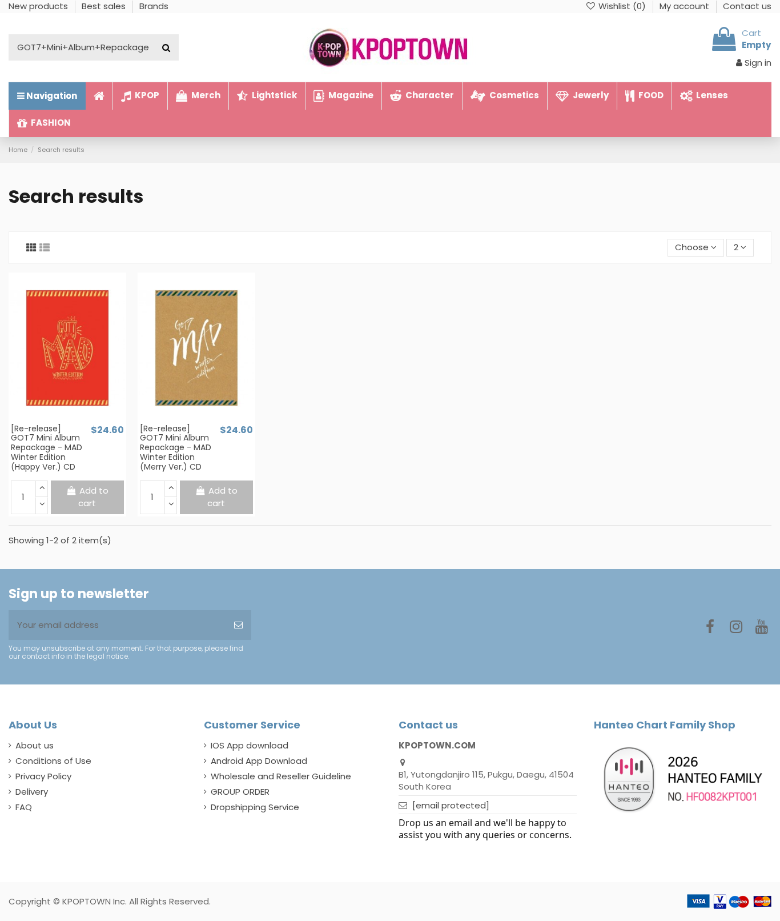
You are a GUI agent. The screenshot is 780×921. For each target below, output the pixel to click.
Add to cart (93, 497)
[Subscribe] (238, 625)
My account (685, 6)
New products (39, 6)
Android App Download (259, 761)
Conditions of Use (53, 761)
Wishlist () (622, 6)
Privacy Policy (43, 776)
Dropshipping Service (255, 807)
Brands (153, 6)
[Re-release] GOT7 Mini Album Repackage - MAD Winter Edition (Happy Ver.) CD (46, 447)
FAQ (23, 807)
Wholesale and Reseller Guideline (281, 776)
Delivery (31, 792)
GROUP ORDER (240, 792)
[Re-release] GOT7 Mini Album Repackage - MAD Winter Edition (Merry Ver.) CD (175, 447)
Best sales (105, 6)
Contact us (747, 6)
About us (34, 745)
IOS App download (249, 745)
